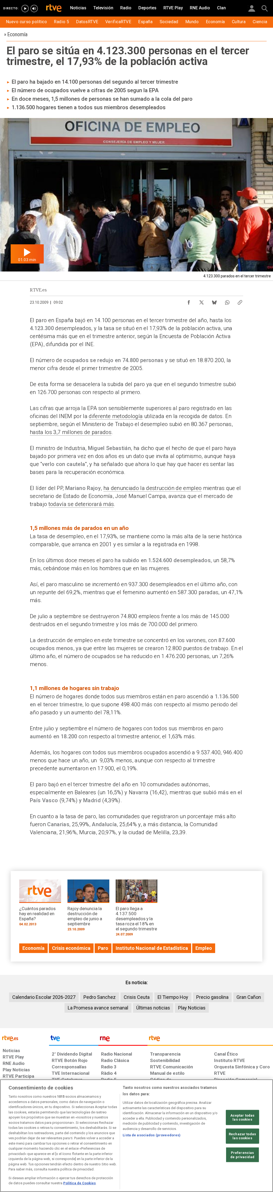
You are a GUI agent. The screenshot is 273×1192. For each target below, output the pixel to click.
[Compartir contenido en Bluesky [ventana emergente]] (214, 301)
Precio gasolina (212, 997)
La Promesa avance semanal (98, 1008)
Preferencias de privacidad (242, 1155)
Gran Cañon (248, 997)
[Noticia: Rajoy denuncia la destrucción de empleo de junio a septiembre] (88, 907)
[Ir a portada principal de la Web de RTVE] (24, 1037)
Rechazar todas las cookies (242, 1136)
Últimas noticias (153, 1008)
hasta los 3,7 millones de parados (70, 432)
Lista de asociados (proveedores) (151, 1135)
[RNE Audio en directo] (34, 8)
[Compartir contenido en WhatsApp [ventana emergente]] (227, 301)
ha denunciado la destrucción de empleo (152, 488)
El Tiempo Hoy (173, 997)
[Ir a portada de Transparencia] (210, 1039)
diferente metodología (116, 416)
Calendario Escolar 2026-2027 (43, 997)
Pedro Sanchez (99, 997)
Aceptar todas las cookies (242, 1117)
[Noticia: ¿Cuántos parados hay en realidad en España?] (40, 904)
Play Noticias (192, 1008)
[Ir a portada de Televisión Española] (73, 1039)
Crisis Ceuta (137, 997)
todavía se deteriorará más (81, 504)
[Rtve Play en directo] (25, 8)
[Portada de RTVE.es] (54, 8)
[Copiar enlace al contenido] (240, 301)
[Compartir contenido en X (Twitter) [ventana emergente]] (201, 301)
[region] (136, 1135)
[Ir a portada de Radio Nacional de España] (122, 1039)
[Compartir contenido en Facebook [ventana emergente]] (188, 301)
